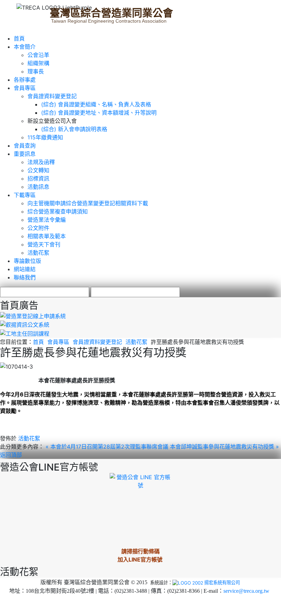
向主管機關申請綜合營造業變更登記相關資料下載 (87, 203)
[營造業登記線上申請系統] (33, 315)
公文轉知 (38, 170)
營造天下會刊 (43, 244)
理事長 (35, 71)
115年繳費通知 (45, 137)
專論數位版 (27, 260)
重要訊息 (25, 153)
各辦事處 (25, 79)
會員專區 (25, 87)
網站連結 (25, 269)
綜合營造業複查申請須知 (57, 211)
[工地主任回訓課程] (24, 333)
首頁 (19, 38)
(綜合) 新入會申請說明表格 (74, 129)
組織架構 (38, 63)
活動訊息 (38, 186)
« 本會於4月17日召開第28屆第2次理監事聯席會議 (108, 446)
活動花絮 (38, 252)
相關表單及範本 (46, 236)
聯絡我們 (25, 277)
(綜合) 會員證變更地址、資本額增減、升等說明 (99, 112)
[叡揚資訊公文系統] (24, 324)
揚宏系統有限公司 (222, 582)
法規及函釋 (41, 162)
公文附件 (38, 227)
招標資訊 (38, 178)
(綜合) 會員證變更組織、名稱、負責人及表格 (96, 104)
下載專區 (25, 195)
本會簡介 (25, 46)
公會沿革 (38, 54)
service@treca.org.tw (246, 591)
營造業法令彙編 (46, 219)
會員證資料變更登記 (52, 96)
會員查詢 (25, 145)
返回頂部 (11, 454)
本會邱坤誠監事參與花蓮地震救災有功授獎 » (224, 446)
